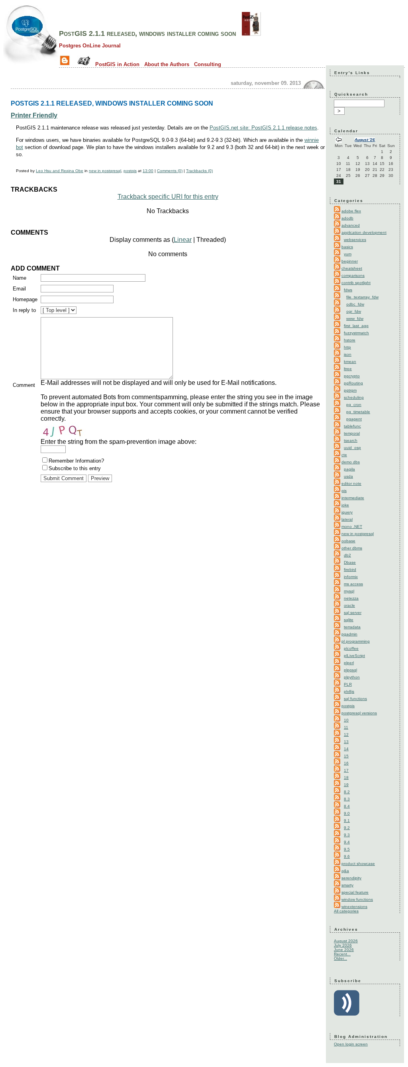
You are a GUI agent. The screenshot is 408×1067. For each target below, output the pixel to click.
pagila (349, 469)
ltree (348, 369)
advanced (350, 225)
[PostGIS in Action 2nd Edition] (251, 33)
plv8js (349, 691)
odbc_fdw (355, 304)
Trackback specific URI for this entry (168, 196)
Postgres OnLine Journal (90, 46)
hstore (349, 340)
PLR (348, 684)
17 (346, 770)
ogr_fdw (353, 311)
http (347, 347)
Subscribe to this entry (75, 468)
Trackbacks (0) (199, 171)
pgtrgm (350, 390)
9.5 (347, 849)
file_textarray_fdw (362, 297)
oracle (349, 605)
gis (344, 490)
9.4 (347, 842)
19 (346, 785)
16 (346, 763)
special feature (355, 892)
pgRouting (353, 383)
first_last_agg (356, 326)
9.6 (347, 856)
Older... (340, 958)
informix (351, 577)
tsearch (350, 440)
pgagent (354, 419)
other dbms (351, 548)
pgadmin (349, 634)
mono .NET (351, 526)
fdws (348, 290)
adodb (347, 218)
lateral (347, 519)
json (347, 354)
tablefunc (352, 426)
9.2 (347, 828)
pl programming (355, 641)
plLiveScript (354, 655)
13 (346, 741)
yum (347, 254)
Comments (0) (169, 171)
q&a (345, 871)
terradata (352, 627)
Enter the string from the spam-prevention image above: (118, 441)
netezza (351, 598)
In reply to (24, 310)
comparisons (353, 275)
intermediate (352, 498)
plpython (352, 677)
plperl (349, 663)
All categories (346, 911)
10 (346, 720)
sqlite (348, 620)
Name (19, 278)
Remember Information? (76, 461)
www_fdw (354, 318)
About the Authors (166, 64)
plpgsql (350, 670)
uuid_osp (352, 447)
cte (344, 455)
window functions (357, 899)
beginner (349, 261)
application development (363, 232)
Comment (24, 385)
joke (345, 505)
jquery (347, 512)
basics (347, 247)
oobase (348, 541)
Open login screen (351, 1044)
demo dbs (350, 462)
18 (346, 777)
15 (346, 756)
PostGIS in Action (117, 64)
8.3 (347, 799)
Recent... (342, 954)
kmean (350, 361)
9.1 (347, 820)
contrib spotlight (356, 282)
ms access (353, 584)
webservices (355, 239)
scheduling (354, 397)
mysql (349, 591)
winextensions (354, 906)
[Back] (338, 140)
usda (348, 476)
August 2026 (346, 941)
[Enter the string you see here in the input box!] (64, 430)
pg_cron (353, 404)
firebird (350, 569)
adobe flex (351, 211)
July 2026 (343, 945)
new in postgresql (105, 171)
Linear (183, 239)
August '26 (365, 139)
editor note (351, 483)
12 (346, 734)
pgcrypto (352, 376)
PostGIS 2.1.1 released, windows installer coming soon (147, 33)
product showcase (358, 863)
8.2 (347, 792)
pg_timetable (358, 412)
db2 (347, 555)
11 (346, 727)
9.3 (347, 835)
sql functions (355, 698)
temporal (352, 433)
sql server (352, 612)
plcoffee (351, 648)
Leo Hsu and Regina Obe (59, 171)
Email (19, 289)
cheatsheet (351, 268)
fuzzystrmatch (356, 333)
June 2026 (344, 949)
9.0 (347, 813)
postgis (130, 171)
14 (346, 749)
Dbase (350, 562)
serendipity (351, 878)
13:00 (148, 171)
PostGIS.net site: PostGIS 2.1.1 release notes (263, 128)
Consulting (207, 64)
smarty (347, 885)
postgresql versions (359, 713)
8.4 (347, 806)
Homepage (25, 299)
